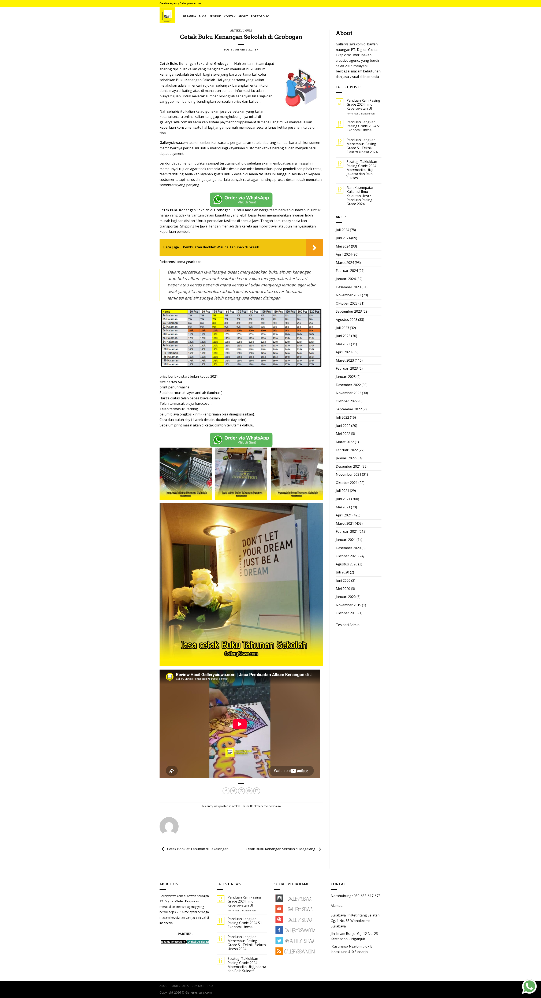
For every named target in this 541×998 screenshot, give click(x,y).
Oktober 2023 (347, 303)
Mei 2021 (343, 507)
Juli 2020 (342, 572)
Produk (215, 16)
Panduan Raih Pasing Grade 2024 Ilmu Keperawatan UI (363, 104)
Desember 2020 (348, 548)
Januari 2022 (346, 458)
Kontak (229, 16)
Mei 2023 (343, 344)
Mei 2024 (343, 246)
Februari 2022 (347, 450)
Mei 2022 (343, 433)
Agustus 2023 (346, 319)
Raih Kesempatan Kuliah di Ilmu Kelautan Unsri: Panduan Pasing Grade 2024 (360, 196)
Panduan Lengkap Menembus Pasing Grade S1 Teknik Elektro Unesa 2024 (362, 146)
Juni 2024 (343, 238)
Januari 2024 (346, 278)
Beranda (189, 16)
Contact (198, 986)
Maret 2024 (345, 262)
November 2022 (348, 393)
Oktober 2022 (347, 401)
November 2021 (348, 474)
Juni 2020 (343, 580)
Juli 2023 (342, 327)
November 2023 (348, 295)
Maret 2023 (345, 360)
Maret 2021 (345, 523)
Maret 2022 (345, 442)
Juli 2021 (342, 490)
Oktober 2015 (347, 613)
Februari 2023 (347, 368)
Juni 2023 (343, 336)
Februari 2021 (347, 531)
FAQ (210, 986)
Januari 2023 (346, 376)
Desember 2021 (348, 466)
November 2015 (348, 605)
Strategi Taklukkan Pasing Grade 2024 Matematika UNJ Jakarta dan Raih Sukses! (362, 170)
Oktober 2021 (347, 482)
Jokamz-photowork (173, 942)
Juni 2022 (343, 425)
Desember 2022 (348, 385)
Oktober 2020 (347, 556)
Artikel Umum (241, 30)
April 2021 (344, 515)
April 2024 (344, 254)
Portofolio (260, 16)
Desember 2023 (348, 287)
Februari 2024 (347, 270)
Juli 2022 (342, 417)
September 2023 (349, 311)
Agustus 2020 (346, 564)
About (243, 16)
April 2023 (344, 352)
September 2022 (349, 409)
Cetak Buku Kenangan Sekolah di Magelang (281, 849)
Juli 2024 (342, 229)
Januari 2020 (346, 596)
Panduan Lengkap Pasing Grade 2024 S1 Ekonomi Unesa (364, 126)
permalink (275, 806)
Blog (202, 16)
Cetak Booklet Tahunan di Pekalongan (197, 849)
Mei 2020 (343, 588)
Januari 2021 (346, 539)
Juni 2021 (343, 499)
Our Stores (180, 986)
